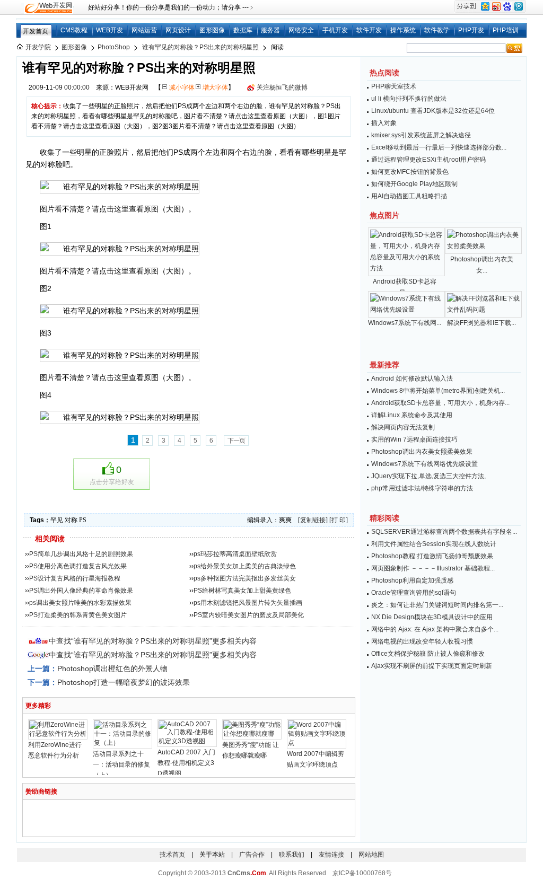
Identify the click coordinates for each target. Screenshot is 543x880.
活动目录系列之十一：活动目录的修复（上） (121, 764)
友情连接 (331, 854)
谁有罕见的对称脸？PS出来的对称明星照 (200, 47)
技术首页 (172, 854)
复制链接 (313, 520)
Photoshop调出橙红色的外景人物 (112, 668)
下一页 (236, 440)
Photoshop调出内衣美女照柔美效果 (421, 451)
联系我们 (291, 854)
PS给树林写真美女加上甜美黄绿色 (242, 590)
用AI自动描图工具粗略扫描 (409, 196)
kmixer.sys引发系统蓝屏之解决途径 (421, 135)
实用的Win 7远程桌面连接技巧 (414, 439)
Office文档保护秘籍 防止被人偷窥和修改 (428, 653)
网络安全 (301, 30)
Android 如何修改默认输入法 (412, 378)
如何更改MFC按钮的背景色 (410, 171)
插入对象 (384, 123)
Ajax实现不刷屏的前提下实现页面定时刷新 (431, 666)
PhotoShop (114, 47)
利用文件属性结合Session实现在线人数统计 (433, 544)
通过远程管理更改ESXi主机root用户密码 (428, 159)
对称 (71, 520)
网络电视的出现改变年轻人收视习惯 (422, 641)
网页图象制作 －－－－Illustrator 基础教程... (433, 568)
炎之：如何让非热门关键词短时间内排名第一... (437, 605)
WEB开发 (109, 30)
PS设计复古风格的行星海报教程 (74, 578)
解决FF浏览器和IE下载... (481, 323)
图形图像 (212, 30)
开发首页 (35, 31)
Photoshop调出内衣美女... (481, 265)
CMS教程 (73, 30)
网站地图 (371, 854)
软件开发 (369, 30)
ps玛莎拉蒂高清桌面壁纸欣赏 (235, 554)
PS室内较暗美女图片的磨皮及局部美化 (249, 615)
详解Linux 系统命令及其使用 (411, 415)
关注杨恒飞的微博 (282, 87)
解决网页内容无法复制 (403, 427)
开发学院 (38, 47)
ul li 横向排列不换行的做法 (408, 98)
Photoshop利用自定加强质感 (412, 580)
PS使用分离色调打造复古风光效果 (78, 566)
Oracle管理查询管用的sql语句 (413, 592)
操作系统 (403, 30)
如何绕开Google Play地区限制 (414, 184)
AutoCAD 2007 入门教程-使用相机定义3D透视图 (186, 763)
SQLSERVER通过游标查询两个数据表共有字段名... (444, 531)
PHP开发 (471, 30)
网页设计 (178, 30)
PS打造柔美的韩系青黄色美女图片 (78, 615)
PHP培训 (506, 30)
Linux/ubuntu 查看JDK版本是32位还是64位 (433, 111)
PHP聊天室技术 (393, 86)
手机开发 (335, 30)
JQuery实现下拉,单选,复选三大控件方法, (428, 476)
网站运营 (144, 30)
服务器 (270, 30)
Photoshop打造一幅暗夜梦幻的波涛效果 (123, 682)
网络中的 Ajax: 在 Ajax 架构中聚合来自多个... (434, 629)
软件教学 (437, 30)
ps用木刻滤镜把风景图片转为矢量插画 (248, 602)
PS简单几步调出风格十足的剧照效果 (81, 554)
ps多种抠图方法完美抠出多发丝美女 (245, 578)
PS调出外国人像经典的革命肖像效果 (81, 590)
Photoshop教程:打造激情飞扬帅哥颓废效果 (432, 556)
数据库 (242, 30)
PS (82, 520)
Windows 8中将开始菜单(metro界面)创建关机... (438, 390)
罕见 (56, 520)
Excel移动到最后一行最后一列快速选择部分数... (438, 147)
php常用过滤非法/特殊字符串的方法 (422, 488)
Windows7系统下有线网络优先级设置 (424, 464)
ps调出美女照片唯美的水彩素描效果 (80, 602)
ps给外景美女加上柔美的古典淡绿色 (245, 566)
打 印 (338, 520)
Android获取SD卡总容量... (404, 287)
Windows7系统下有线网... (404, 323)
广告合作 (252, 854)
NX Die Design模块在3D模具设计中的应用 (432, 617)
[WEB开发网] (47, 7)
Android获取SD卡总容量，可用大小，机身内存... (440, 403)
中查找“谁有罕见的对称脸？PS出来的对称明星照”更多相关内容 (153, 641)
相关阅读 (50, 538)
